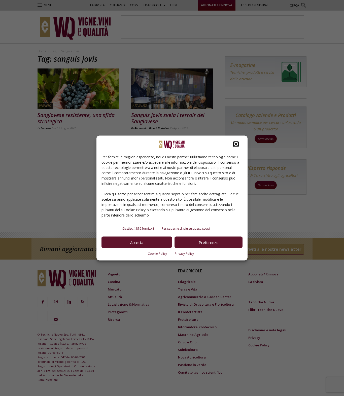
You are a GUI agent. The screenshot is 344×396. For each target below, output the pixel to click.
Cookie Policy (157, 253)
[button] (235, 144)
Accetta (136, 242)
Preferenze (209, 242)
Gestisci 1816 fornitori (138, 228)
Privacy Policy (184, 253)
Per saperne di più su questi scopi (186, 228)
